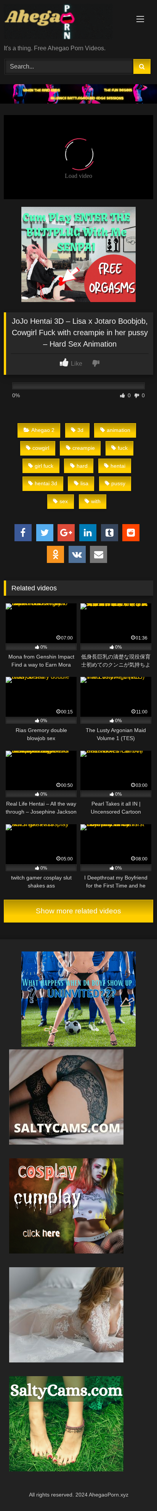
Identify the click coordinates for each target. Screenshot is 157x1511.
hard (82, 466)
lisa (84, 483)
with (96, 501)
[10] (66, 1142)
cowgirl (40, 448)
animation (118, 430)
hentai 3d (46, 483)
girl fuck (44, 466)
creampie (83, 448)
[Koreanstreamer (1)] (66, 1360)
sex (63, 501)
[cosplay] (78, 300)
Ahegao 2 (42, 430)
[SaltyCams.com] (66, 1469)
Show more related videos (78, 911)
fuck (123, 448)
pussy (118, 483)
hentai (118, 466)
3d (80, 430)
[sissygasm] (78, 1044)
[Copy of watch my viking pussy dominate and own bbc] (78, 101)
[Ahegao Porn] (64, 23)
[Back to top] (133, 1488)
